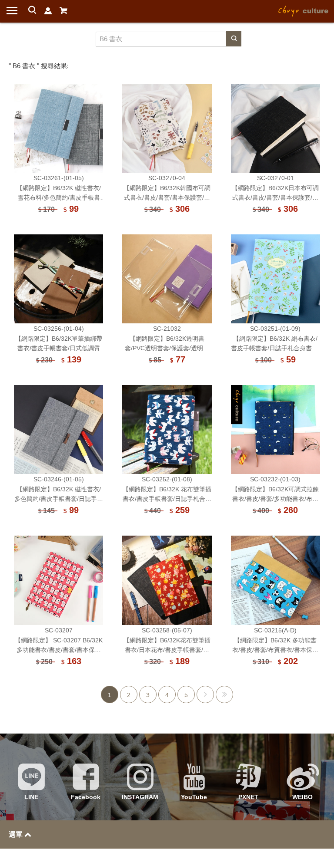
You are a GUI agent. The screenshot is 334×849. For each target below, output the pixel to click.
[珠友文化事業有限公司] (303, 10)
